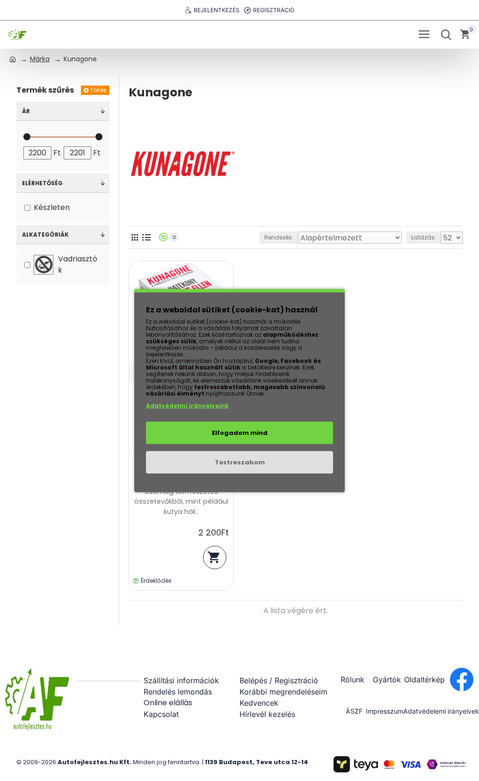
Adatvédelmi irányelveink (187, 406)
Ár (26, 111)
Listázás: (423, 237)
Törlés (98, 90)
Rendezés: (278, 237)
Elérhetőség (42, 183)
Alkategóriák (45, 235)
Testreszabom (240, 462)
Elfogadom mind (240, 432)
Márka (40, 59)
